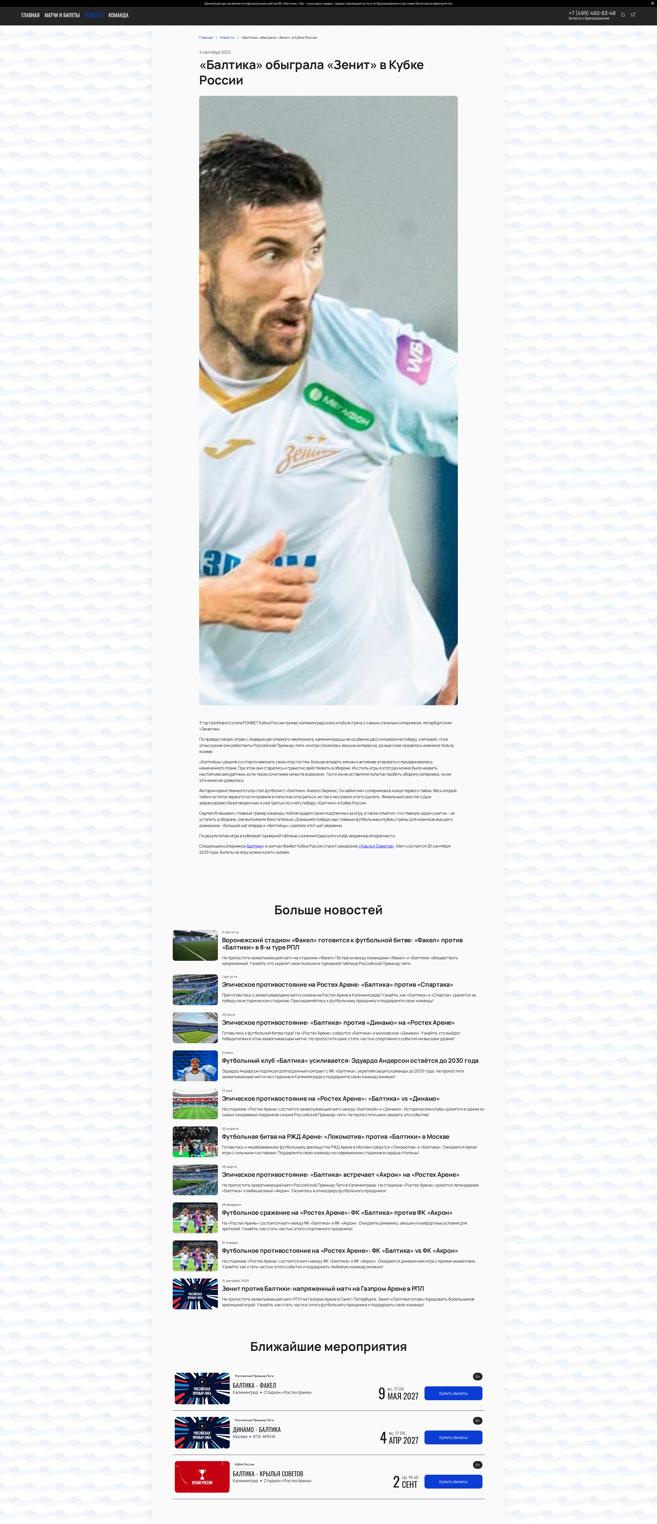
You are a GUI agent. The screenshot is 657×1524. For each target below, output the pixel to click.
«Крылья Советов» (376, 846)
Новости (94, 15)
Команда (119, 15)
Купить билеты (453, 1393)
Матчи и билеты (62, 15)
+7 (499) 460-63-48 (592, 13)
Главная (30, 15)
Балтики (255, 846)
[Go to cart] (633, 15)
